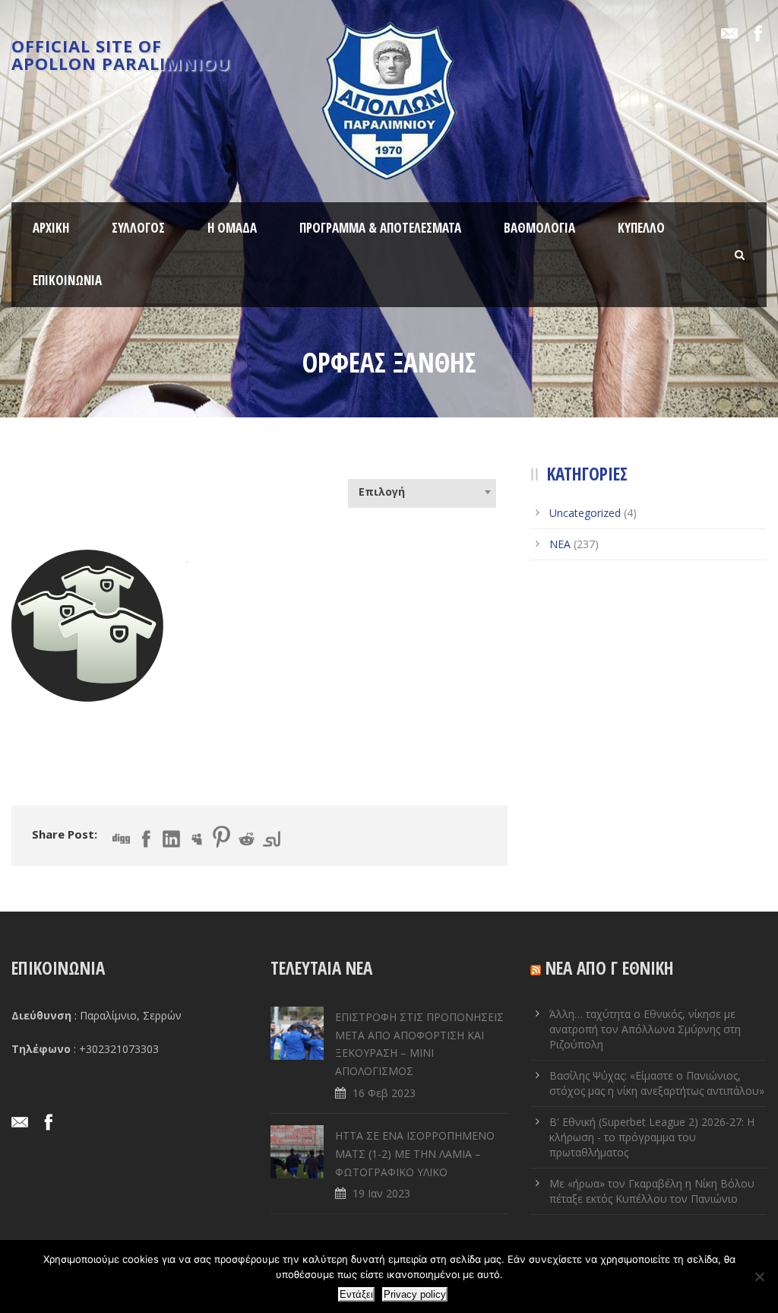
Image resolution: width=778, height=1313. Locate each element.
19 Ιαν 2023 (381, 1193)
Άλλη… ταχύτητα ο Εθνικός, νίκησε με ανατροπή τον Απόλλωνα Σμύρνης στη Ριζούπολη (645, 1029)
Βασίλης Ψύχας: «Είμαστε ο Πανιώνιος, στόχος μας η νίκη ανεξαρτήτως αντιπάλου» (656, 1083)
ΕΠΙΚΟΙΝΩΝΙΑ (67, 280)
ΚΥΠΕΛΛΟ (641, 227)
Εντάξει (356, 1294)
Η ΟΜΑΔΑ (232, 227)
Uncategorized (585, 513)
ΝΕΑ (560, 544)
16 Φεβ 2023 (384, 1093)
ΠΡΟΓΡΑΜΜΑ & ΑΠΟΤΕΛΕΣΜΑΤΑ (380, 227)
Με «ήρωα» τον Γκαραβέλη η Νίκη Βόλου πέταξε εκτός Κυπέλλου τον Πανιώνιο (651, 1191)
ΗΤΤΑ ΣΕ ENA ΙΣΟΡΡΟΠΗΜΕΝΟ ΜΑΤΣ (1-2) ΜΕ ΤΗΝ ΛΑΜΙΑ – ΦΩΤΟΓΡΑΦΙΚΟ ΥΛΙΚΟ (415, 1153)
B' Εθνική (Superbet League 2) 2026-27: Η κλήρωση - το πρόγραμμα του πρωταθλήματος (651, 1137)
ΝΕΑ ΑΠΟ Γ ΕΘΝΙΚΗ (610, 968)
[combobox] (422, 492)
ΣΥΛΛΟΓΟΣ (138, 227)
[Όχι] (759, 1276)
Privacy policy (415, 1294)
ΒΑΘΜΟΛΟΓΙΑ (539, 227)
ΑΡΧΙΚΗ (51, 227)
